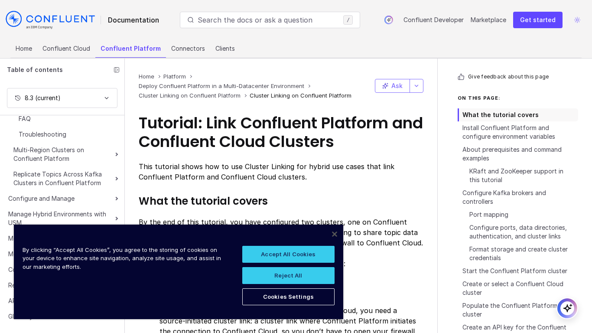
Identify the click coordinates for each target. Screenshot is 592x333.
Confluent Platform (131, 48)
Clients (225, 48)
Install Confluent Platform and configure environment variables (508, 132)
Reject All (288, 275)
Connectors (188, 48)
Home (24, 48)
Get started (538, 19)
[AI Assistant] (389, 20)
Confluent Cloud (66, 48)
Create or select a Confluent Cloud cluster (512, 288)
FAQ (25, 118)
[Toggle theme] (577, 20)
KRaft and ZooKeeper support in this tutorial (516, 175)
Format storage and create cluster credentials (518, 253)
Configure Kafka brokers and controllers (504, 197)
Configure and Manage (41, 198)
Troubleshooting (42, 134)
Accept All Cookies (288, 254)
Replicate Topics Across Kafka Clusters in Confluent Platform (57, 178)
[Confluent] (50, 20)
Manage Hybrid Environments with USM (57, 218)
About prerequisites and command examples (512, 154)
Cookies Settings (288, 296)
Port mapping (488, 214)
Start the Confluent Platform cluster (514, 270)
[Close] (334, 234)
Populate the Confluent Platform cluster (509, 310)
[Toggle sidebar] (117, 70)
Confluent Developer (433, 19)
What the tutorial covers (500, 114)
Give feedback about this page (508, 76)
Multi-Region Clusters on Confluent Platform (48, 154)
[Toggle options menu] (416, 85)
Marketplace (488, 19)
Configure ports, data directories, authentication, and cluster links (518, 232)
